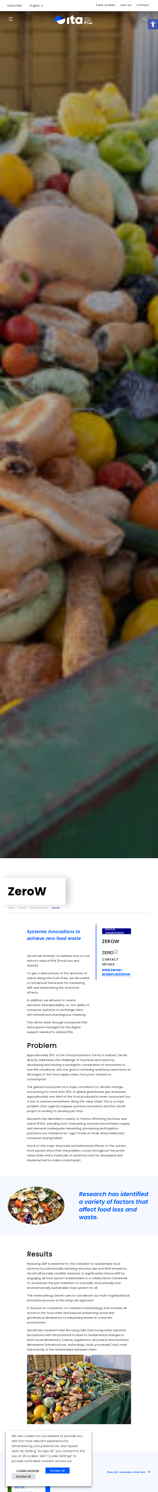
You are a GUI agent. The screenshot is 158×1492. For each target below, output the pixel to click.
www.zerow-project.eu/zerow (116, 972)
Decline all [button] (23, 1476)
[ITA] (73, 24)
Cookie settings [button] (27, 1470)
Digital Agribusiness (114, 931)
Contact (143, 5)
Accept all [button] (57, 1470)
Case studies (105, 5)
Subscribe (14, 6)
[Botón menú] (11, 19)
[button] (153, 24)
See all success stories (126, 1472)
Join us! (126, 5)
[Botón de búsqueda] (144, 18)
